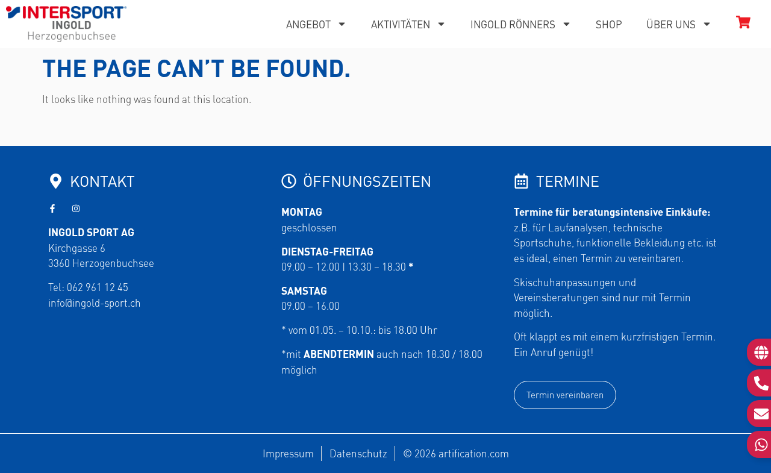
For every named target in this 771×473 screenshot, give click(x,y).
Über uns (671, 24)
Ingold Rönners (512, 24)
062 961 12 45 (97, 286)
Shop (609, 24)
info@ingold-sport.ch (94, 302)
